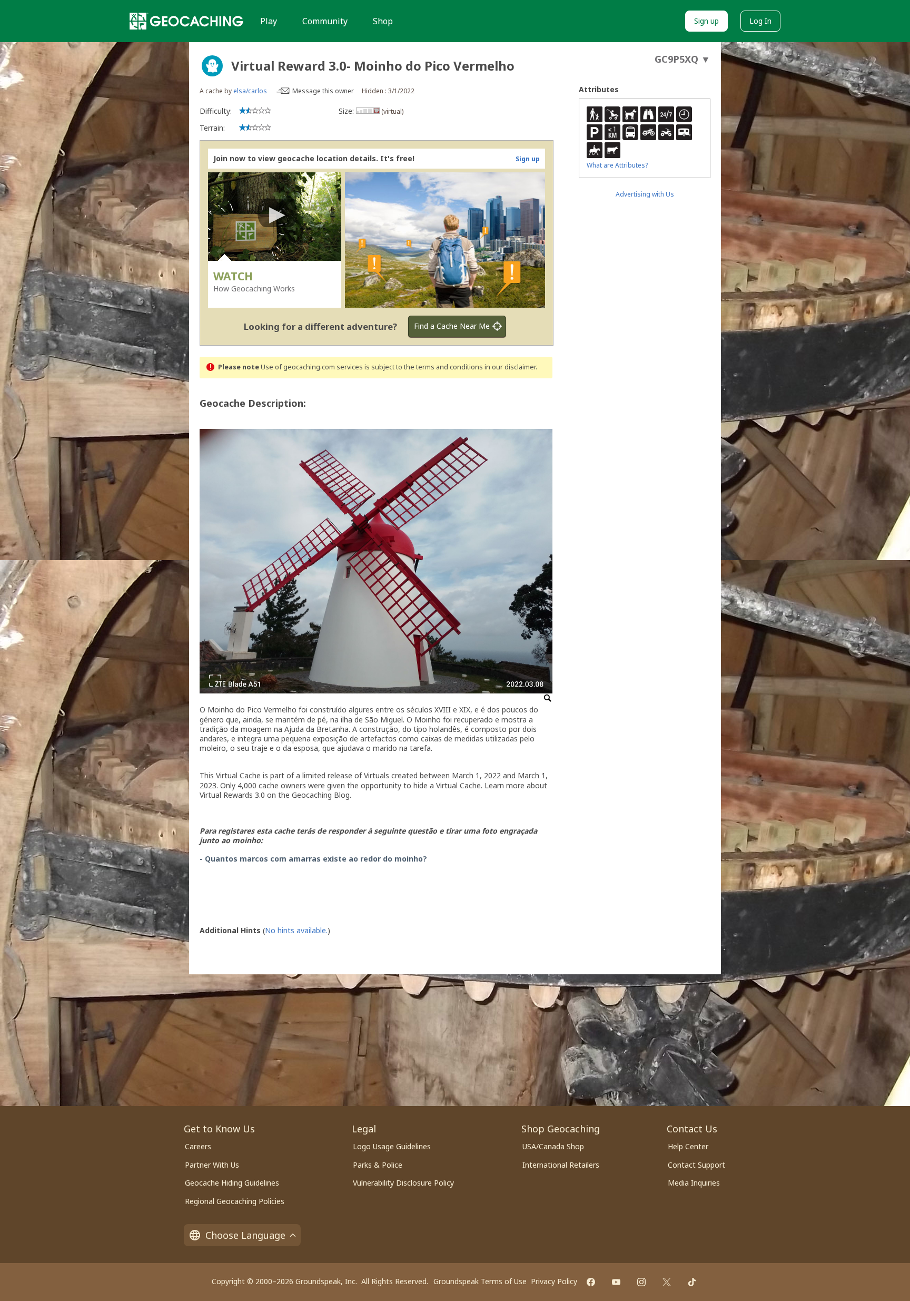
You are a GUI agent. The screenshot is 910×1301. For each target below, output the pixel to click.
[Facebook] (591, 1282)
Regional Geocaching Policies (234, 1201)
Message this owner (323, 90)
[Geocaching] (186, 21)
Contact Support (696, 1165)
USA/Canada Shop (553, 1146)
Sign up (706, 21)
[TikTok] (692, 1282)
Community (325, 21)
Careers (198, 1146)
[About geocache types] (212, 66)
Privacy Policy (554, 1281)
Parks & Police (377, 1165)
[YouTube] (616, 1282)
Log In (760, 21)
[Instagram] (641, 1282)
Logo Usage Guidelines (392, 1146)
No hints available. (296, 930)
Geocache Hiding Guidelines (232, 1183)
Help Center (688, 1146)
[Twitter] (666, 1282)
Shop (383, 21)
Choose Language (245, 1235)
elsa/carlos (250, 90)
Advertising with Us (645, 194)
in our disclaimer (510, 367)
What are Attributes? (617, 165)
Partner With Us (212, 1165)
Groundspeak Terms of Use (480, 1281)
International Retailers (560, 1165)
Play (268, 21)
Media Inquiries (694, 1183)
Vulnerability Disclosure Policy (403, 1183)
